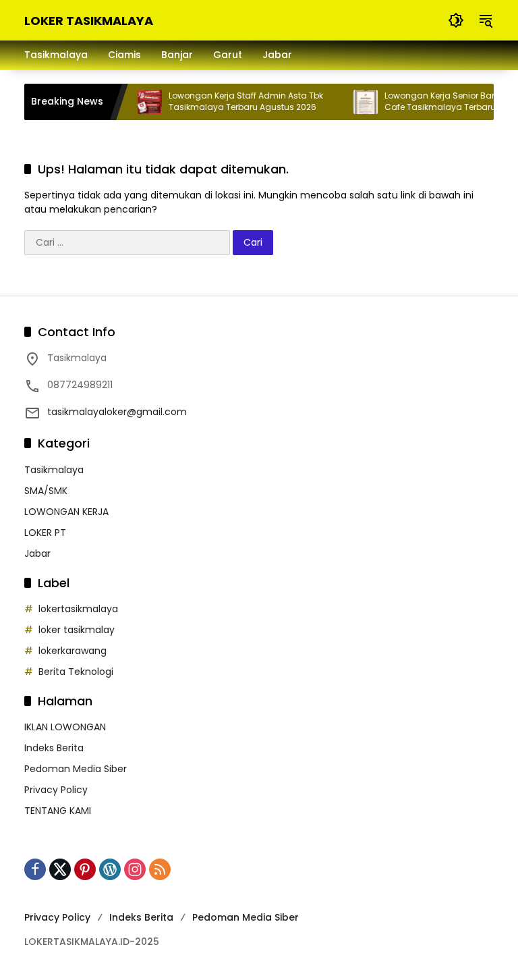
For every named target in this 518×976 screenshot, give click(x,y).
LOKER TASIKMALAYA (88, 20)
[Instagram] (135, 869)
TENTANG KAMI (57, 810)
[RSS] (160, 869)
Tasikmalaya (54, 470)
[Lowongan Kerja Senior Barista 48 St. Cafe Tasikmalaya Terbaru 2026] (357, 102)
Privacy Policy (56, 789)
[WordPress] (110, 869)
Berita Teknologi (75, 671)
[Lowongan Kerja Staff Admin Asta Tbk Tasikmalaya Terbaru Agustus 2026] (142, 102)
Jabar (37, 553)
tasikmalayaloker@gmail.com (117, 411)
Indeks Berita (54, 748)
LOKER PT (45, 532)
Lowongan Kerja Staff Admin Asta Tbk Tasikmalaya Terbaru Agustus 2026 (238, 101)
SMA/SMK (45, 490)
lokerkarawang (72, 650)
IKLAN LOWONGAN (65, 727)
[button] (456, 20)
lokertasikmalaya (78, 609)
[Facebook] (35, 869)
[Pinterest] (85, 869)
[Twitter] (60, 869)
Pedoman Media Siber (75, 769)
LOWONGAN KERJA (66, 511)
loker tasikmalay (76, 629)
